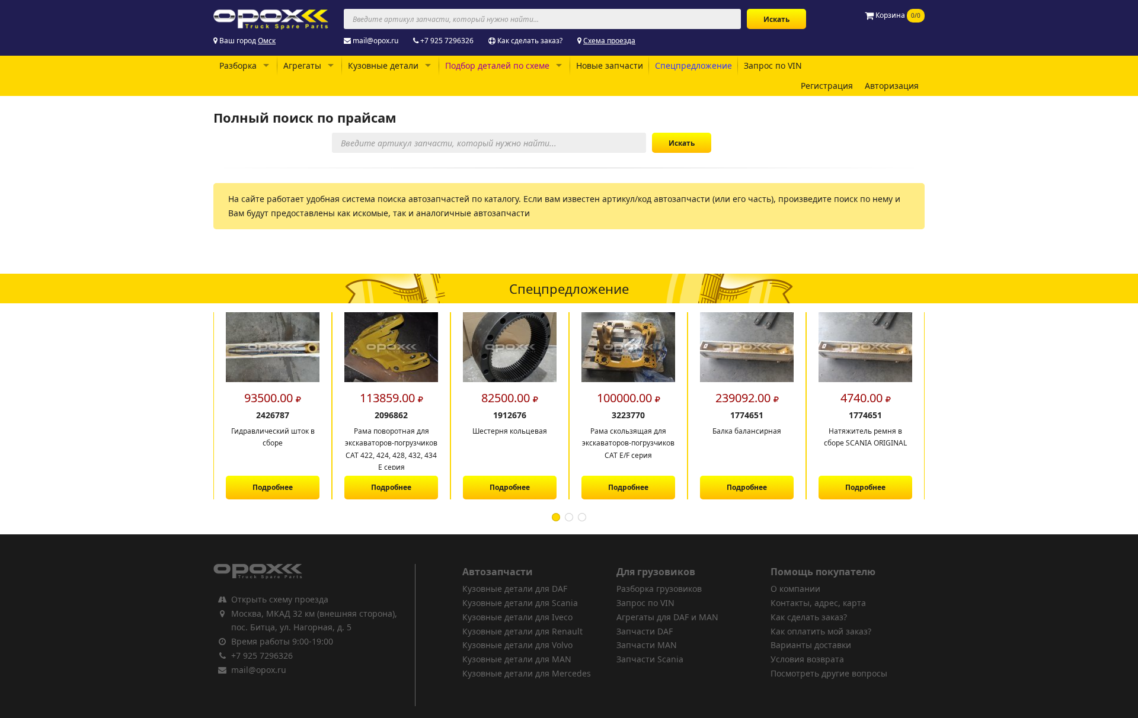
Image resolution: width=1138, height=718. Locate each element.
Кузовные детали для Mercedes (526, 673)
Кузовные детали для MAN (516, 659)
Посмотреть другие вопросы (829, 673)
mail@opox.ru (375, 41)
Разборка (238, 65)
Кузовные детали (383, 65)
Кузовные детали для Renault (522, 631)
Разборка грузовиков (659, 588)
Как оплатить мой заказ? (821, 631)
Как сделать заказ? (529, 41)
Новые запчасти (609, 65)
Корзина (897, 15)
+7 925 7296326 (447, 41)
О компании (795, 588)
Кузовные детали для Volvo (517, 644)
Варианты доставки (811, 644)
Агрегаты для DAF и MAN (667, 617)
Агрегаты (302, 65)
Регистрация (827, 85)
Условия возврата (807, 659)
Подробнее (272, 487)
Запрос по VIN (773, 65)
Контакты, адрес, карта (818, 602)
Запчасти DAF (644, 631)
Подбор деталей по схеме (497, 65)
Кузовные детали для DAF (514, 588)
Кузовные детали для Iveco (517, 617)
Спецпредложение (693, 65)
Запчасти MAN (646, 644)
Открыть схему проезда (279, 599)
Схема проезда (609, 41)
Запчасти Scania (649, 659)
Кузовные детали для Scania (520, 602)
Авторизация (892, 85)
